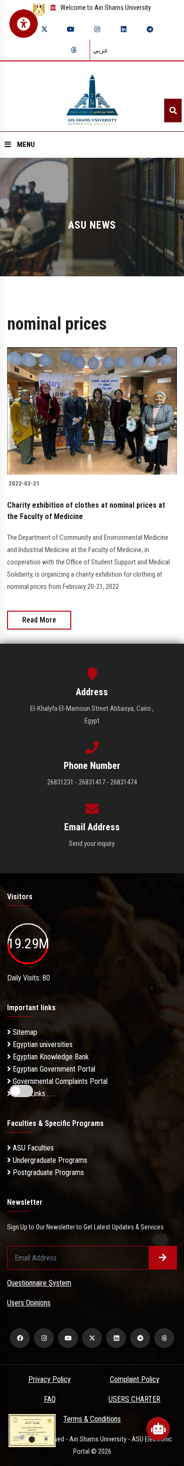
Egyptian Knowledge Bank (50, 1056)
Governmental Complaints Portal (59, 1081)
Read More (39, 619)
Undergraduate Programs (49, 1160)
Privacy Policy (49, 1379)
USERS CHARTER (134, 1399)
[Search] (173, 110)
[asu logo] (92, 96)
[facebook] (20, 1338)
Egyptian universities (42, 1044)
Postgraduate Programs (47, 1172)
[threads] (73, 50)
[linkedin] (123, 29)
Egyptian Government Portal (53, 1069)
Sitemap (24, 1032)
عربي (100, 50)
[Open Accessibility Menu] (23, 23)
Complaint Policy (134, 1379)
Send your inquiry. (92, 843)
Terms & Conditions (92, 1419)
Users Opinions (28, 1302)
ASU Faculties (32, 1147)
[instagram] (97, 29)
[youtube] (70, 29)
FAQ (50, 1399)
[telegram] (150, 29)
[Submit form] (163, 1258)
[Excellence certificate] (32, 1429)
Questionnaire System (39, 1282)
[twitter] (44, 29)
